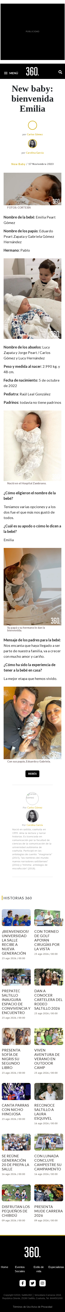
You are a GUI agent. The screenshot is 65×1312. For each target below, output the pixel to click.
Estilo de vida (39, 1269)
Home (4, 1267)
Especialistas (56, 1267)
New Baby (18, 164)
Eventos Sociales (20, 1269)
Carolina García (35, 152)
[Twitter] (32, 1283)
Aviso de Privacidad (41, 1306)
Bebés (32, 773)
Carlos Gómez (35, 134)
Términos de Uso (22, 1306)
